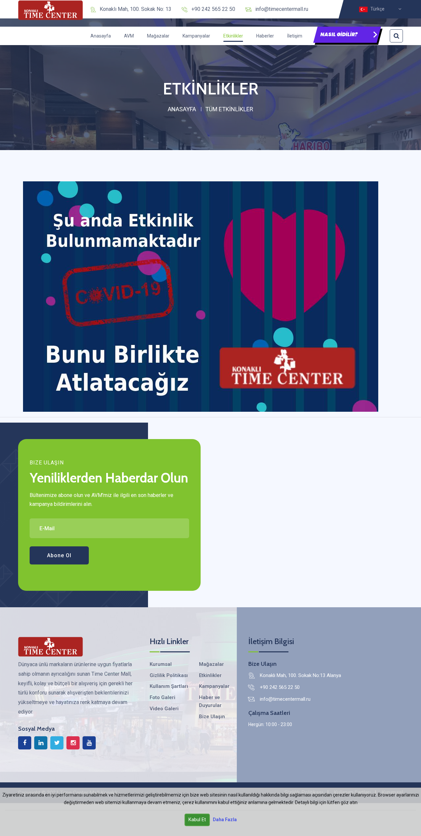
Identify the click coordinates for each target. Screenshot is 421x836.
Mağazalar (158, 36)
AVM (129, 36)
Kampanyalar (196, 36)
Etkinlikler (233, 36)
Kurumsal (161, 664)
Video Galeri (164, 709)
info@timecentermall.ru (281, 9)
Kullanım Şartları (169, 686)
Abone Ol (59, 555)
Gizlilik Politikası (169, 675)
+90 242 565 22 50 (213, 9)
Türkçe (378, 9)
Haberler (265, 36)
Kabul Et (197, 820)
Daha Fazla (225, 819)
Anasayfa (100, 36)
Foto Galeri (162, 697)
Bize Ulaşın (212, 716)
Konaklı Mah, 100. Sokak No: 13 (135, 9)
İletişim (294, 36)
